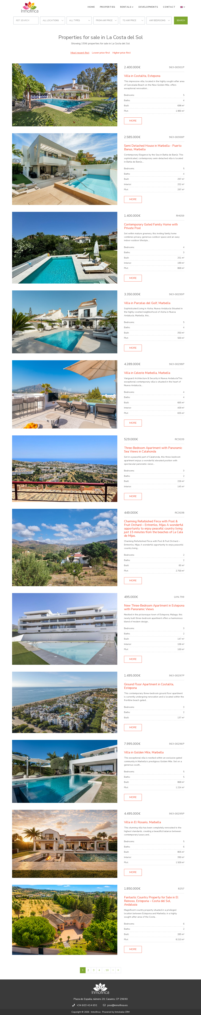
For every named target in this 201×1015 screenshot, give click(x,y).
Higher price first (121, 52)
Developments (148, 6)
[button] (183, 7)
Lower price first (101, 52)
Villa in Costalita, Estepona (142, 76)
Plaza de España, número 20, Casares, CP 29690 (100, 999)
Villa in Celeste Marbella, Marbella (147, 373)
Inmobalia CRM (122, 1011)
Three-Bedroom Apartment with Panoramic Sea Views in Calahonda (153, 450)
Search (181, 20)
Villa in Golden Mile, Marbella (144, 752)
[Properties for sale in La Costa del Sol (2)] (113, 970)
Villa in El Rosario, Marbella (142, 822)
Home (91, 6)
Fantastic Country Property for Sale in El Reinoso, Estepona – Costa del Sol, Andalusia (151, 901)
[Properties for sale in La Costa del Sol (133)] (118, 970)
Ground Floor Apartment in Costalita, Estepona (149, 686)
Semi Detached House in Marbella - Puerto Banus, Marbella (153, 147)
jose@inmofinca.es (117, 1005)
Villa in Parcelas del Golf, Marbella (147, 303)
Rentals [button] (125, 6)
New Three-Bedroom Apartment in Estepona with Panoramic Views (154, 607)
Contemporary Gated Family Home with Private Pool (151, 226)
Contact (169, 6)
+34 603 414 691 (87, 1005)
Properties (107, 6)
